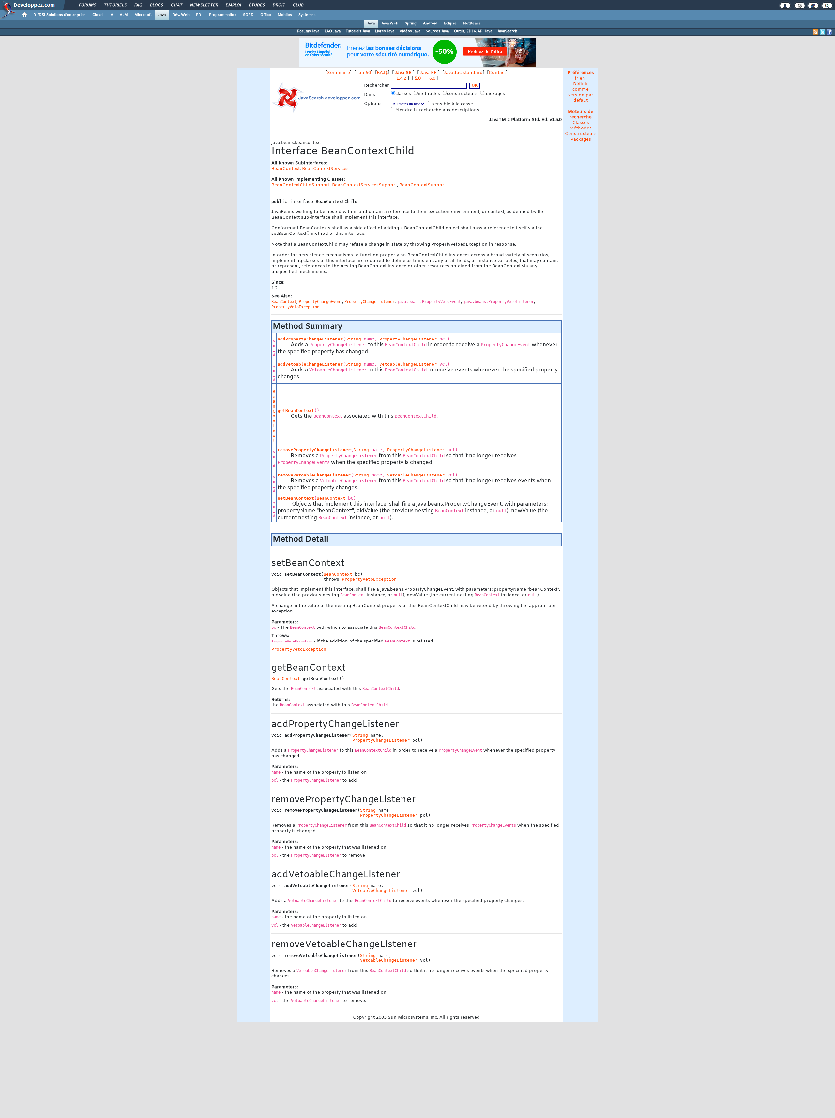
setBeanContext (296, 498)
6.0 (432, 78)
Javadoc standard (463, 73)
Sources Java (437, 31)
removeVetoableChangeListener (314, 475)
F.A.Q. (382, 73)
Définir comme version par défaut (580, 92)
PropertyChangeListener (408, 339)
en (582, 78)
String (353, 339)
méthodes (429, 94)
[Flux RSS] (815, 32)
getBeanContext (296, 410)
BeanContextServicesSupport (364, 185)
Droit (278, 5)
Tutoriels (115, 5)
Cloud (97, 15)
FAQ (138, 5)
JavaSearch (507, 31)
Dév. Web (181, 15)
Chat (176, 5)
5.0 (417, 78)
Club (298, 5)
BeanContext (285, 169)
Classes (580, 123)
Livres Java (384, 31)
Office (265, 15)
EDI (199, 15)
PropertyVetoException (369, 579)
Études (256, 5)
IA (111, 15)
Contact (497, 73)
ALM (124, 15)
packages (495, 94)
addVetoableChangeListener (310, 364)
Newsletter (203, 5)
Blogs (156, 5)
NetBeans (472, 23)
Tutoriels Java (358, 31)
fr (576, 78)
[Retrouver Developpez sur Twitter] (822, 32)
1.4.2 (401, 78)
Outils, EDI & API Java (473, 31)
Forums (87, 5)
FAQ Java (333, 31)
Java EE (428, 73)
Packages (580, 139)
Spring (411, 23)
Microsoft (143, 15)
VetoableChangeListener (408, 364)
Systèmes (307, 15)
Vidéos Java (410, 31)
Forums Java (308, 31)
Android (430, 23)
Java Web (389, 23)
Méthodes (580, 128)
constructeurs (463, 94)
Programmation (222, 15)
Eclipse (450, 23)
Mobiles (285, 15)
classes (403, 94)
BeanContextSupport (422, 185)
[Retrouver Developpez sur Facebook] (829, 32)
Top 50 (363, 73)
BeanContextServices (325, 169)
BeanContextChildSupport (300, 185)
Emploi (233, 5)
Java (162, 15)
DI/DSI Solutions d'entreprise (59, 15)
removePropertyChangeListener (314, 449)
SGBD (248, 15)
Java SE (403, 73)
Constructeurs (581, 134)
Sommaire (338, 73)
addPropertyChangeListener (310, 339)
